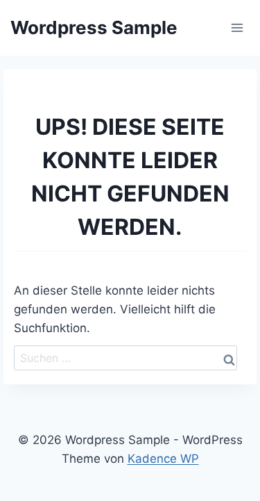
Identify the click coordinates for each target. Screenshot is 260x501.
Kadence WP (163, 459)
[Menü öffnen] (237, 27)
